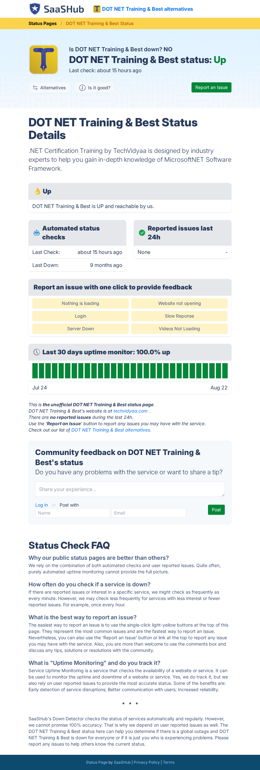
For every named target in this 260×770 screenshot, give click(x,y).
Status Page (96, 762)
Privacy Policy (147, 762)
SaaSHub (122, 762)
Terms (168, 762)
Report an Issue (211, 87)
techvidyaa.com (130, 410)
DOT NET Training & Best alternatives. (111, 429)
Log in (42, 505)
